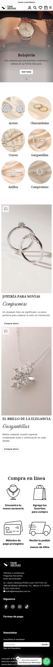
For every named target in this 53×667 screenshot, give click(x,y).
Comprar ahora (11, 323)
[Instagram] (12, 606)
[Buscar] (35, 8)
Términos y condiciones (13, 573)
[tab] (26, 564)
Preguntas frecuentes (13, 576)
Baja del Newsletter (12, 648)
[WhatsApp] (19, 606)
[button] (46, 8)
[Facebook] (5, 606)
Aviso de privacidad (12, 578)
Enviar (45, 644)
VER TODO (26, 72)
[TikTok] (26, 606)
